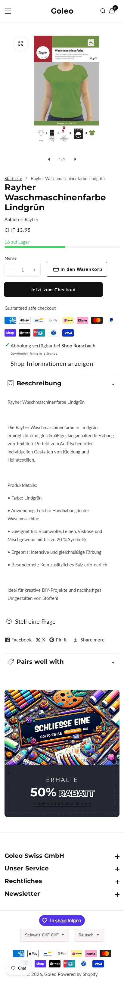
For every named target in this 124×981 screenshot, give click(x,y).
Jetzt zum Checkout (53, 289)
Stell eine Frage (35, 621)
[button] (62, 661)
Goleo (50, 974)
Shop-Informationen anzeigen (52, 363)
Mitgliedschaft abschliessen (62, 803)
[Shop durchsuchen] (103, 11)
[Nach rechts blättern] (75, 159)
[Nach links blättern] (48, 159)
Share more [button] (92, 639)
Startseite (13, 178)
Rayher (31, 219)
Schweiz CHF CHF (42, 935)
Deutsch (87, 935)
